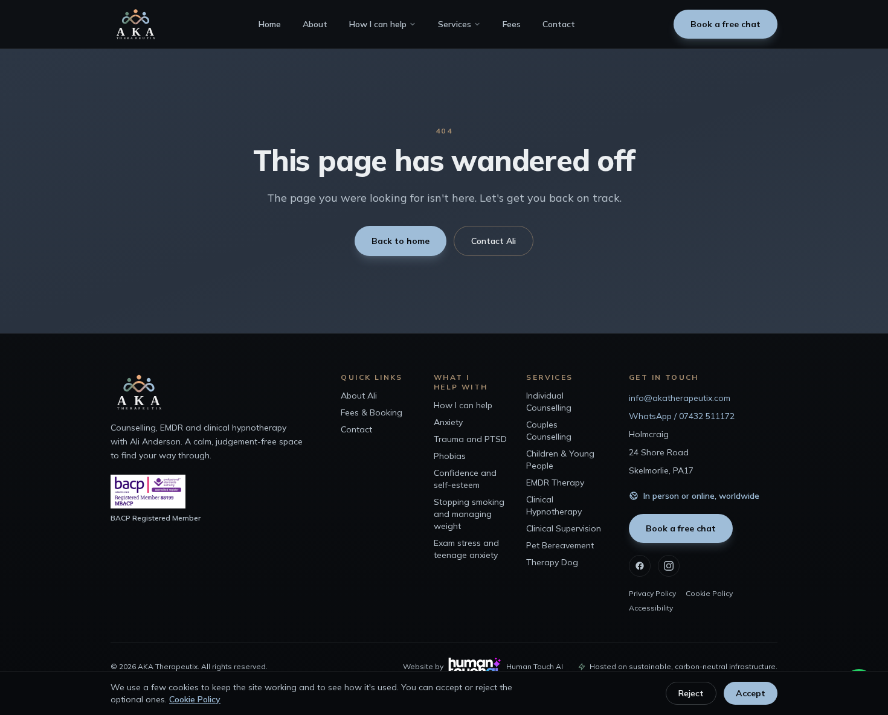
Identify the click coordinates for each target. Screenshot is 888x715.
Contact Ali (493, 241)
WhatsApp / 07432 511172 (682, 416)
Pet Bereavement (560, 545)
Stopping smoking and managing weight (469, 513)
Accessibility (651, 607)
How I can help (378, 24)
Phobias (450, 455)
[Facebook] (640, 566)
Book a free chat (725, 24)
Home (270, 24)
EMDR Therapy (555, 482)
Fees (512, 24)
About (315, 24)
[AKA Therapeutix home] (136, 24)
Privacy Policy (652, 593)
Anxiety (448, 422)
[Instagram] (669, 566)
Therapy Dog (552, 562)
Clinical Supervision (563, 528)
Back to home (401, 241)
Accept (750, 693)
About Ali (359, 395)
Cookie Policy (709, 593)
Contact (558, 24)
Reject (691, 693)
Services (454, 24)
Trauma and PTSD (470, 439)
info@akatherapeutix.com (679, 398)
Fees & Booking (371, 412)
